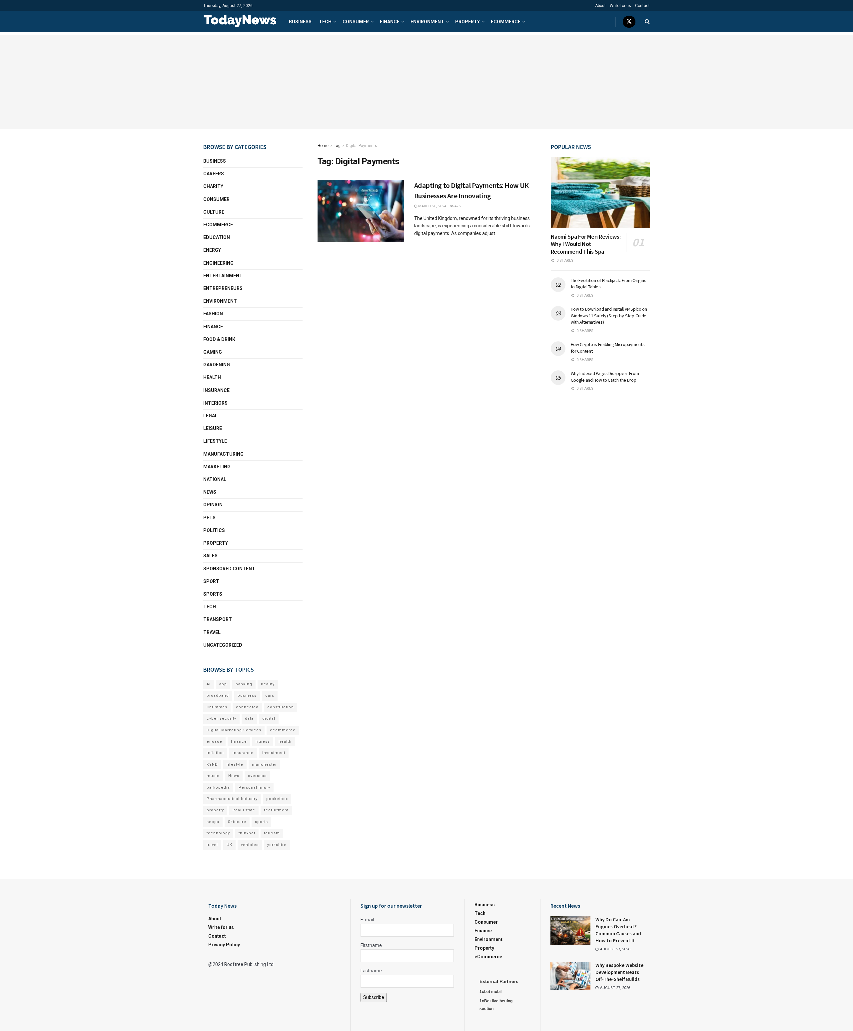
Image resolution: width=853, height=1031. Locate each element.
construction (280, 707)
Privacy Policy (224, 944)
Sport (211, 581)
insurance (243, 753)
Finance (390, 21)
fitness (263, 741)
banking (244, 684)
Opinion (213, 504)
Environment (427, 21)
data (249, 718)
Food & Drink (219, 339)
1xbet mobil (490, 991)
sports (261, 822)
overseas (257, 776)
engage (214, 741)
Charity (213, 186)
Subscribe (373, 997)
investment (273, 753)
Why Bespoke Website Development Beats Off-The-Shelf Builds (619, 972)
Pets (209, 517)
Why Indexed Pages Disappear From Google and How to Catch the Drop (605, 376)
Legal (210, 415)
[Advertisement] (426, 82)
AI (209, 684)
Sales (210, 555)
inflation (215, 753)
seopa (213, 822)
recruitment (276, 810)
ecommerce (283, 730)
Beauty (268, 684)
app (223, 684)
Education (216, 237)
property (215, 810)
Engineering (218, 263)
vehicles (250, 845)
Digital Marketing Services (234, 730)
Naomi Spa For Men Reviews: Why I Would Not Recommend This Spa (586, 244)
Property (467, 21)
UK (229, 845)
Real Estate (244, 810)
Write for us (620, 5)
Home (323, 145)
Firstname (371, 945)
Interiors (215, 403)
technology (218, 833)
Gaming (212, 352)
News (209, 492)
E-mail (367, 919)
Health (212, 377)
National (214, 479)
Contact (642, 5)
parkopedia (218, 787)
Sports (212, 594)
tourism (272, 833)
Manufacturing (223, 454)
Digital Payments (361, 145)
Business (300, 21)
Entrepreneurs (223, 288)
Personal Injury (254, 787)
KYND (212, 764)
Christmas (217, 707)
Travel (212, 632)
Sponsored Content (229, 568)
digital (268, 718)
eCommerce (505, 21)
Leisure (212, 428)
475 (456, 206)
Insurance (216, 390)
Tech (325, 21)
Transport (217, 619)
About (600, 5)
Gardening (216, 364)
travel (212, 845)
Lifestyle (215, 441)
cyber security (221, 718)
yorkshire (277, 845)
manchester (264, 764)
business (247, 695)
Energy (212, 250)
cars (269, 695)
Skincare (237, 822)
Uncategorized (222, 645)
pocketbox (277, 799)
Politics (214, 530)
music (213, 776)
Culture (213, 212)
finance (239, 741)
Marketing (217, 466)
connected (247, 707)
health (285, 741)
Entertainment (223, 275)
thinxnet (247, 833)
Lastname (371, 970)
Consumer (356, 21)
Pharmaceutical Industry (232, 799)
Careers (213, 173)
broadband (218, 695)
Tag (337, 145)
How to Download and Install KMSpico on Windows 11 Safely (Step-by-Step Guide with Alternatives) (609, 315)
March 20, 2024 (431, 206)
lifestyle (235, 764)
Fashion (213, 313)
